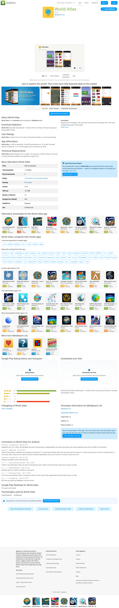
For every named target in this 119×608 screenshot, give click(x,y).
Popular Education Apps (63, 509)
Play (69, 257)
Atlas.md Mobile (94, 281)
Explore (45, 253)
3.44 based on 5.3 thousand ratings (36, 178)
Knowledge (82, 257)
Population (50, 257)
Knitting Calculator (51, 349)
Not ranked (28, 182)
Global (110, 253)
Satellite (98, 253)
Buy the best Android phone (54, 572)
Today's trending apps (85, 509)
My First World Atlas (81, 281)
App (39, 253)
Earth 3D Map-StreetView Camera (81, 326)
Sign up (104, 3)
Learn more (72, 171)
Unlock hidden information (29, 379)
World (35, 244)
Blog (77, 576)
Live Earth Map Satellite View (110, 326)
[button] (89, 417)
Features (76, 253)
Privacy (78, 559)
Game (70, 253)
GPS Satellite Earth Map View (23, 326)
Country (51, 253)
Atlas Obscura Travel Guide (67, 303)
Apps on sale (104, 509)
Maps (41, 244)
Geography (19, 253)
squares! (34, 349)
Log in (114, 3)
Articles (78, 572)
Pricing (86, 3)
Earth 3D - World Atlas (110, 227)
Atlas (29, 244)
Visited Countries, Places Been (38, 303)
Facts (75, 257)
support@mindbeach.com (69, 413)
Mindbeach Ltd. (20, 335)
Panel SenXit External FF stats (24, 578)
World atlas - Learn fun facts (67, 227)
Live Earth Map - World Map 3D (38, 326)
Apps (79, 3)
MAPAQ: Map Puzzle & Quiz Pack (96, 303)
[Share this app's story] (74, 68)
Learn (26, 253)
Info (4, 244)
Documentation (80, 563)
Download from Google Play (60, 113)
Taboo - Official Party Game (24, 582)
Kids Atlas (34, 227)
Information (84, 253)
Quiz (64, 253)
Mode (92, 253)
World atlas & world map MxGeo (9, 281)
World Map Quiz (79, 303)
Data (101, 257)
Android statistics (51, 555)
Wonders (19, 257)
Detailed (53, 262)
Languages (74, 262)
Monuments (32, 262)
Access (115, 257)
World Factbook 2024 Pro (23, 303)
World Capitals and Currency (110, 281)
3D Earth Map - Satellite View (67, 326)
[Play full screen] (80, 68)
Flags (58, 253)
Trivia (4, 262)
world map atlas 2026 (9, 227)
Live (25, 262)
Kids (35, 257)
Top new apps (43, 509)
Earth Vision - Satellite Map (9, 303)
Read (81, 262)
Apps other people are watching (20, 509)
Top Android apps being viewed (25, 574)
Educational (5, 257)
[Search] (73, 2)
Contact (78, 555)
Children (46, 262)
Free (90, 257)
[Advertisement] (57, 31)
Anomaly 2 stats (20, 586)
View (87, 262)
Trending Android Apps (52, 563)
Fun (104, 253)
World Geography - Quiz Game (110, 303)
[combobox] (64, 2)
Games (13, 257)
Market (10, 244)
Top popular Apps (51, 567)
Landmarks (18, 262)
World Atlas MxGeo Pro (23, 281)
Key (67, 262)
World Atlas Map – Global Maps (23, 227)
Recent (63, 257)
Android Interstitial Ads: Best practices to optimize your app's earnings (87, 582)
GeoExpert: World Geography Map (67, 281)
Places (96, 257)
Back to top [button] (114, 591)
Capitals (32, 253)
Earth (57, 257)
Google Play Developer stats (54, 559)
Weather (16, 244)
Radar (40, 262)
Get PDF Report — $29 (70, 174)
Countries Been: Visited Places (52, 303)
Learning (60, 262)
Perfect (10, 262)
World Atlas (49, 227)
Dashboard (94, 3)
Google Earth (6, 326)
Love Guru (6, 349)
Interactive (42, 257)
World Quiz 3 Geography (96, 227)
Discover (108, 257)
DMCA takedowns (81, 567)
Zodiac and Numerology (23, 349)
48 (25, 195)
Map (12, 253)
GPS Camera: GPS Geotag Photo (96, 326)
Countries (5, 253)
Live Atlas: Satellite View (81, 227)
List (23, 244)
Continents (28, 257)
